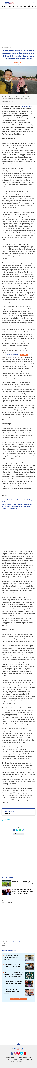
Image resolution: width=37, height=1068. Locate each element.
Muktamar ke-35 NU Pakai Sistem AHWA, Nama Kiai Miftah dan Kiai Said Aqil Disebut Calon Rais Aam (13, 974)
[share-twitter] (17, 830)
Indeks (19, 6)
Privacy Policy (15, 1059)
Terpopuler (11, 6)
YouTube (26, 1055)
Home (4, 6)
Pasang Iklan (14, 1057)
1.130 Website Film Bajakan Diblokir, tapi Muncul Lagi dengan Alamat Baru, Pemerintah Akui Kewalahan (13, 983)
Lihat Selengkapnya (18, 999)
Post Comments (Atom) (17, 942)
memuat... (6, 813)
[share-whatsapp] (20, 830)
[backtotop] (18, 1045)
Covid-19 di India (26, 106)
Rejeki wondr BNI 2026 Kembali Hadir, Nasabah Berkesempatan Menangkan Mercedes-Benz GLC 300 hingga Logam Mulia (12, 966)
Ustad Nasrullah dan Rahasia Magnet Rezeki (12, 990)
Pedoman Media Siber (25, 1057)
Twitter (22, 1055)
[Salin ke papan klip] (23, 830)
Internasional (28, 6)
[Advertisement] (18, 26)
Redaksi (8, 1057)
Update (24, 354)
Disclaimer (8, 1059)
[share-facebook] (14, 830)
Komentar (19, 834)
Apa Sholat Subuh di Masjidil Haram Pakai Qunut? (11, 957)
